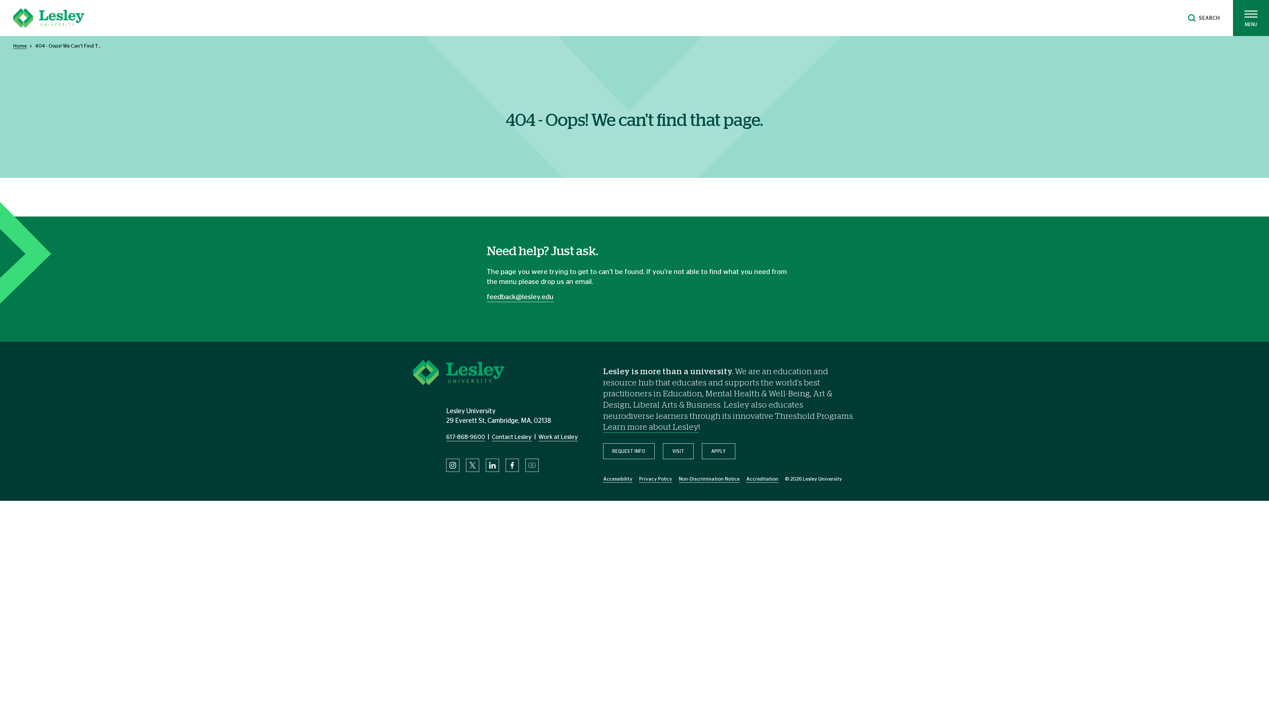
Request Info (628, 451)
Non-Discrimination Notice (709, 479)
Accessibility (618, 479)
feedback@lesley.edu (520, 297)
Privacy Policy (655, 479)
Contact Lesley (512, 437)
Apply (718, 451)
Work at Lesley (558, 437)
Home (20, 46)
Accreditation (762, 479)
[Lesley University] (48, 18)
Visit (678, 451)
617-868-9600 (465, 437)
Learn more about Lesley (651, 427)
